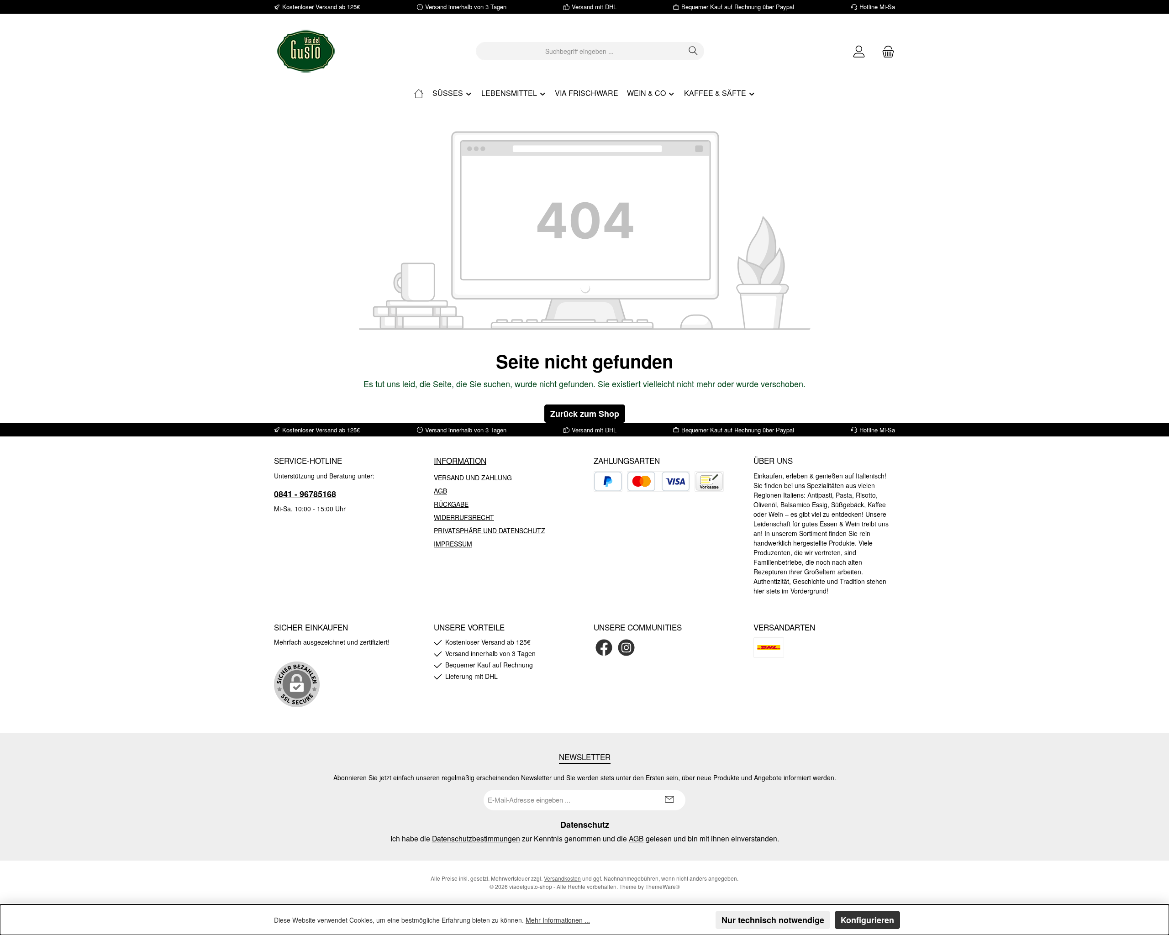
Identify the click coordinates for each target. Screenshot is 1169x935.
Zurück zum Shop (584, 414)
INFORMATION (460, 460)
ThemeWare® (662, 886)
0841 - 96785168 (305, 494)
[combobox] (579, 51)
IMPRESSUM (453, 543)
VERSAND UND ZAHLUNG (473, 477)
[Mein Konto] (859, 51)
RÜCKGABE (451, 504)
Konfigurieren (867, 920)
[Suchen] (693, 51)
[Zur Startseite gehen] (306, 51)
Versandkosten (562, 878)
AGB (440, 490)
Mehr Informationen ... (558, 919)
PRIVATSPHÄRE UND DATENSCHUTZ (489, 530)
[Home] (419, 93)
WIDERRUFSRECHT (464, 517)
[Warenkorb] (885, 51)
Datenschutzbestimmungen (476, 838)
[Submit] (669, 800)
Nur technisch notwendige (772, 920)
